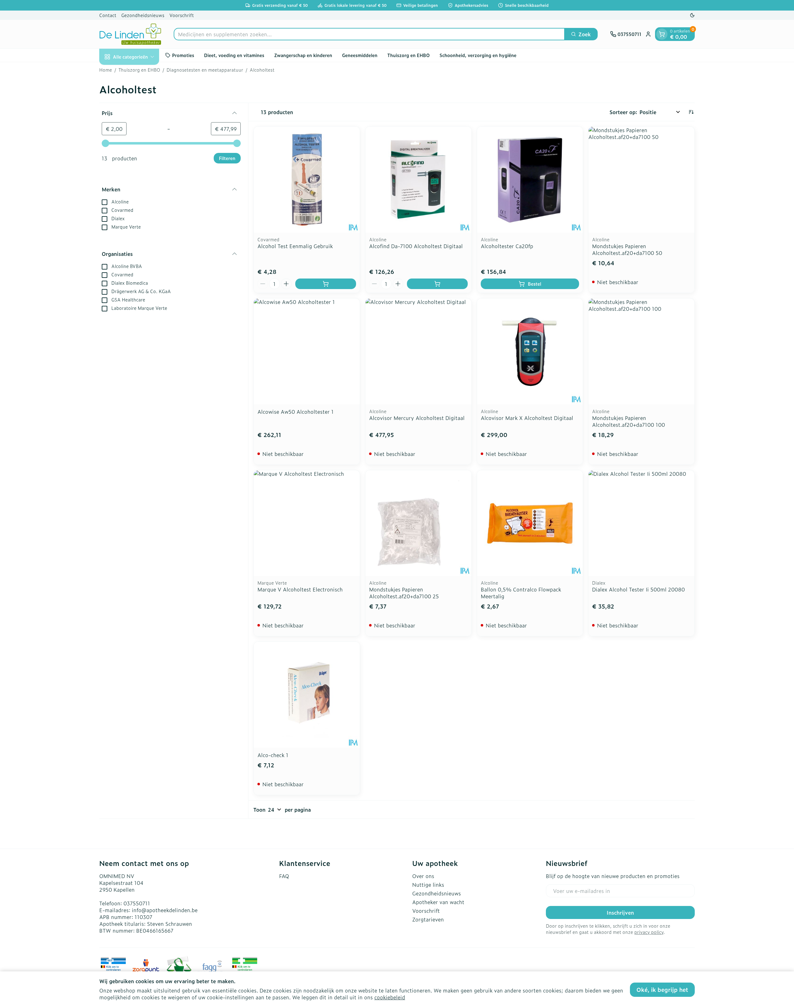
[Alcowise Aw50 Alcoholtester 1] (307, 351)
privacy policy (648, 932)
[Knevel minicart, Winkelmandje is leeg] (661, 34)
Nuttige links (428, 884)
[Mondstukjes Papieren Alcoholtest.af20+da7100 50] (641, 180)
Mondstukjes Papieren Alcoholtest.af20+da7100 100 (628, 421)
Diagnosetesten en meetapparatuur (205, 70)
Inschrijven (620, 912)
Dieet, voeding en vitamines (234, 55)
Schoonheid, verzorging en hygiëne (477, 55)
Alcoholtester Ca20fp (507, 246)
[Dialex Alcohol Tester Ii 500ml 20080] (641, 523)
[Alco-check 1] (307, 695)
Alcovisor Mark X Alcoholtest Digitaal (527, 417)
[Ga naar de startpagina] (130, 34)
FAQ (284, 875)
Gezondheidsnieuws (142, 15)
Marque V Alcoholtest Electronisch (300, 589)
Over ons (423, 875)
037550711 (136, 903)
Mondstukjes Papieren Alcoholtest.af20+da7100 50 (627, 249)
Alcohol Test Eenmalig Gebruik (295, 246)
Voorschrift (181, 15)
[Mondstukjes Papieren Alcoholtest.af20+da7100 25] (418, 523)
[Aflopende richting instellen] (691, 112)
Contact (107, 15)
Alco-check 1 (272, 755)
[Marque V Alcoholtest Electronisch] (307, 523)
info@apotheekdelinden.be (165, 910)
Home (105, 70)
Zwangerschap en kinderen (303, 55)
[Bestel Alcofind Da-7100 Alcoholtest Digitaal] (437, 284)
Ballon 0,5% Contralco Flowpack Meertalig (521, 593)
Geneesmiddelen (359, 55)
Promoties (183, 55)
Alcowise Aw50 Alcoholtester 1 (295, 411)
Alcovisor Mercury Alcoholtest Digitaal (417, 417)
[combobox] (369, 34)
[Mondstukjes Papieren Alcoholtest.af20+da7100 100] (641, 351)
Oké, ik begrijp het (662, 989)
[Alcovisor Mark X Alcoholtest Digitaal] (530, 351)
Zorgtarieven (428, 919)
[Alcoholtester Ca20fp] (530, 180)
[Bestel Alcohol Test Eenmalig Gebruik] (325, 284)
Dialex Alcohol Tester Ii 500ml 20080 (638, 589)
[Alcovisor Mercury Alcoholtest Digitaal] (418, 351)
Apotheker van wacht (438, 902)
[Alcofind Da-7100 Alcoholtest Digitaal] (418, 180)
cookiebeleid (389, 997)
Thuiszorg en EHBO (408, 55)
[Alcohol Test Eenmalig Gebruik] (307, 180)
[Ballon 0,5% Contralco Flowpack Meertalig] (530, 523)
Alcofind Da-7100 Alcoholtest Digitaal (416, 246)
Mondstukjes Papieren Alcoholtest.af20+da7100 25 (404, 593)
